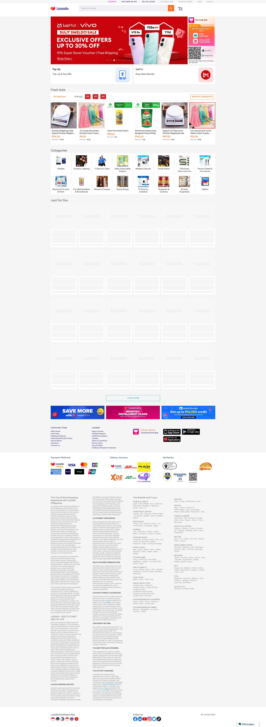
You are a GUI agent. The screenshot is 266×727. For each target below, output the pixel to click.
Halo (181, 520)
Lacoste (182, 507)
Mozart (176, 551)
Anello (176, 520)
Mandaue (136, 551)
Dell (141, 513)
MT (180, 539)
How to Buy (55, 433)
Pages (154, 497)
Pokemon (195, 578)
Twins (201, 530)
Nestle (176, 557)
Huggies (145, 561)
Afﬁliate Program (99, 433)
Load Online (138, 577)
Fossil (198, 501)
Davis (184, 549)
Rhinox (194, 520)
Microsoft (147, 513)
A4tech (135, 518)
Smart (141, 579)
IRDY (159, 561)
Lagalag (181, 530)
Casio (176, 501)
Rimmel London (148, 571)
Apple (135, 504)
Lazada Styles (138, 585)
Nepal (144, 611)
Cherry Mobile (144, 504)
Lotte (203, 557)
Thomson (190, 549)
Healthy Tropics (186, 561)
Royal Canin (185, 570)
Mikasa (184, 528)
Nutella (177, 561)
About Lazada (97, 431)
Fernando (177, 547)
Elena (176, 507)
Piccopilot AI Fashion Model (184, 589)
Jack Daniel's (187, 559)
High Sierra (178, 518)
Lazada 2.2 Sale (139, 589)
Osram (176, 541)
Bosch (156, 551)
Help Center (55, 431)
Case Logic (178, 522)
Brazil (141, 603)
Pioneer (201, 539)
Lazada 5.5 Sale (151, 587)
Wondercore (178, 532)
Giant (195, 530)
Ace (140, 523)
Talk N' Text (148, 579)
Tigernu (188, 520)
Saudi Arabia (149, 603)
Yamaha (177, 549)
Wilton (146, 549)
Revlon (147, 569)
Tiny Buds (152, 561)
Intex (201, 578)
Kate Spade (185, 512)
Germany (154, 601)
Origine (186, 539)
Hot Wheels (187, 582)
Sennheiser (148, 526)
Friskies (194, 568)
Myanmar (136, 611)
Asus (152, 504)
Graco (141, 563)
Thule (200, 520)
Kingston (159, 516)
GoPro (135, 533)
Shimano (199, 528)
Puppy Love (178, 568)
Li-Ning (191, 528)
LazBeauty (148, 585)
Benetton (158, 571)
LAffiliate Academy (100, 436)
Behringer (198, 549)
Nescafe (178, 559)
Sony (141, 508)
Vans (203, 512)
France (147, 601)
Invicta (182, 501)
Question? (55, 443)
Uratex (139, 549)
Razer (153, 516)
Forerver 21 (190, 507)
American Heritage (155, 543)
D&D (192, 547)
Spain (141, 601)
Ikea (134, 549)
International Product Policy (61, 438)
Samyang (183, 557)
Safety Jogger (179, 509)
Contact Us (55, 445)
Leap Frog (177, 582)
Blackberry (146, 506)
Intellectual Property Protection (104, 448)
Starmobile (137, 506)
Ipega (156, 526)
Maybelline (137, 571)
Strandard (136, 539)
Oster (157, 539)
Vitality (176, 570)
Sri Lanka (154, 609)
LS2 (191, 539)
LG (145, 508)
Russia (135, 601)
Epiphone (185, 547)
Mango (176, 512)
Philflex (135, 553)
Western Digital (157, 513)
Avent (135, 559)
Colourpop (136, 573)
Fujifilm (149, 531)
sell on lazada (148, 2)
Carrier (135, 541)
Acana (200, 568)
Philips (153, 523)
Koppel (152, 541)
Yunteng (157, 533)
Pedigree (187, 568)
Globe (135, 579)
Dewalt (149, 551)
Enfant (135, 563)
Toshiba (136, 513)
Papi (176, 572)
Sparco (183, 541)
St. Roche (201, 570)
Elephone (154, 506)
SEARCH (171, 8)
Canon (156, 531)
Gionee (135, 508)
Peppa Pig (177, 578)
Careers (95, 438)
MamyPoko (152, 559)
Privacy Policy (97, 443)
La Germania (144, 541)
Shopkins (193, 580)
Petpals (193, 570)
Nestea (196, 559)
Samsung (158, 504)
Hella (176, 539)
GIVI (195, 539)
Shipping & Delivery (58, 436)
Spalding (188, 530)
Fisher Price (143, 559)
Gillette (141, 569)
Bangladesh (145, 609)
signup (210, 2)
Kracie (191, 557)
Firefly (143, 551)
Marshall (147, 523)
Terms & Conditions (99, 441)
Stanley (158, 549)
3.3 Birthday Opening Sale (142, 591)
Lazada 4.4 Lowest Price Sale (143, 593)
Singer (144, 543)
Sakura (197, 557)
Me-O (182, 572)
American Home (148, 539)
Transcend (138, 516)
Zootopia (185, 580)
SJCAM (150, 533)
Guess (188, 509)
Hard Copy (199, 547)
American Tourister (195, 518)
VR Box (135, 523)
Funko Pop (186, 578)
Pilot (185, 518)
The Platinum (138, 526)
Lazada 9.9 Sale (138, 587)
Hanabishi (136, 543)
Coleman (177, 528)
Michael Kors (190, 501)
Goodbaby (136, 561)
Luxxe (135, 569)
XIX (175, 530)
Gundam (177, 580)
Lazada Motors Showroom (142, 595)
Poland (135, 603)
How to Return (56, 441)
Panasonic (141, 531)
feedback (112, 2)
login (199, 2)
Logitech (146, 516)
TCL (158, 523)
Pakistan (136, 609)
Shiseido (159, 569)
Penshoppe (195, 509)
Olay (153, 569)
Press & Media (97, 445)
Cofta (152, 549)
